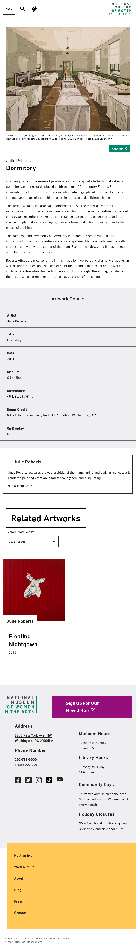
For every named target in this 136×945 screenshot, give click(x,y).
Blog (17, 889)
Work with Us (24, 867)
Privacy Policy (12, 941)
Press (18, 901)
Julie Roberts (27, 461)
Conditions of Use (32, 941)
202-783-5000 (26, 759)
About (18, 878)
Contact (20, 912)
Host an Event (25, 855)
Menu (9, 8)
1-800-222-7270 (27, 764)
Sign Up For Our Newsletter (82, 706)
